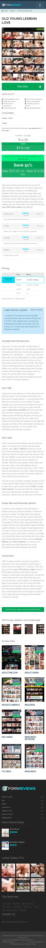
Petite (24, 910)
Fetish (10, 118)
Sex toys (19, 907)
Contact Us (6, 807)
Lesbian (4, 118)
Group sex (8, 907)
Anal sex (29, 907)
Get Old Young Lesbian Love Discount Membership (23, 609)
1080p (18, 904)
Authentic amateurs (11, 910)
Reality (14, 834)
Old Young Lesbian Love (24, 11)
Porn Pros (14, 829)
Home (6, 11)
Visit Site (22, 86)
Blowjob (14, 847)
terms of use (37, 940)
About (4, 804)
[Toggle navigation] (40, 5)
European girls (29, 904)
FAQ (3, 800)
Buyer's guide (7, 797)
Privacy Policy (7, 814)
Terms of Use (7, 811)
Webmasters (7, 818)
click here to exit (21, 942)
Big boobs (8, 904)
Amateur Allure (17, 842)
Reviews (12, 11)
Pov (38, 907)
